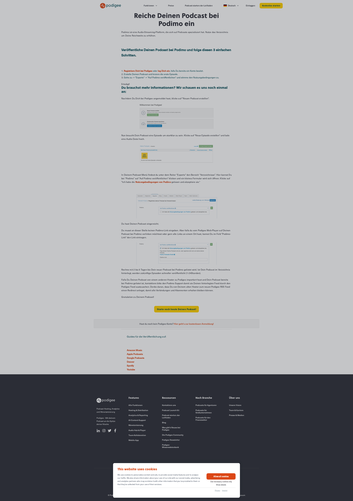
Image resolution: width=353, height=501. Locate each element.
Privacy (217, 490)
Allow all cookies (221, 476)
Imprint (224, 490)
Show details (221, 484)
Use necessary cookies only (221, 481)
